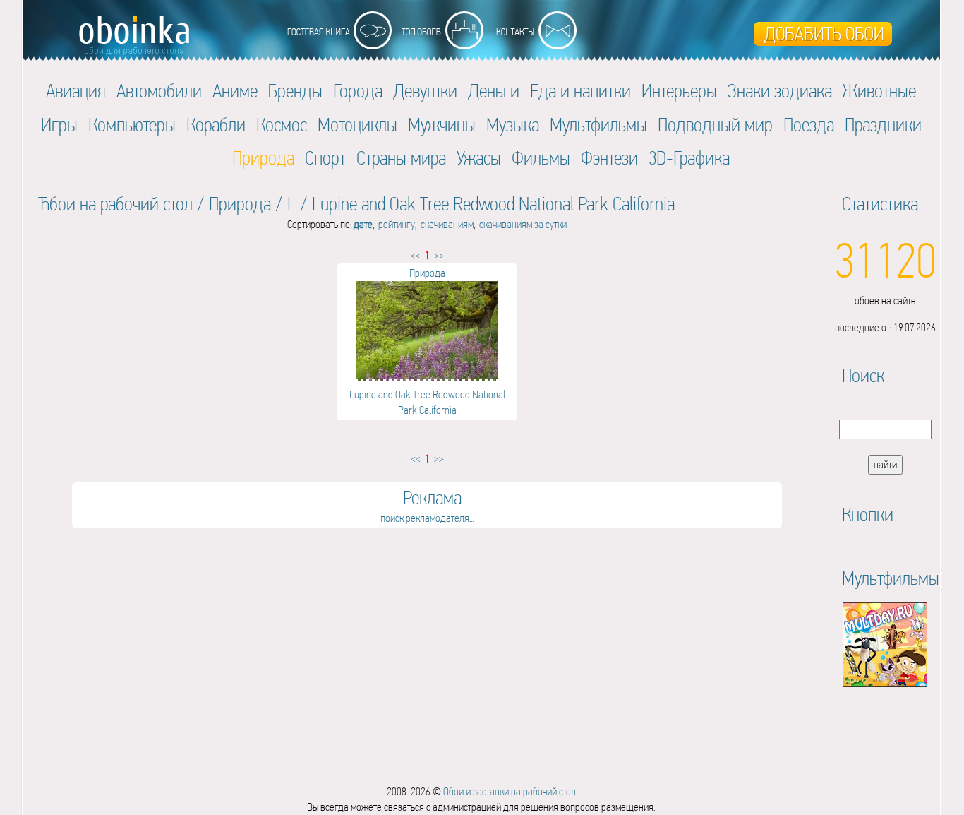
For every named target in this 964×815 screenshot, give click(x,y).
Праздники (883, 125)
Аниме (235, 91)
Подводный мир (715, 125)
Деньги (493, 91)
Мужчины (442, 125)
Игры (59, 125)
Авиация (76, 91)
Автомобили (159, 91)
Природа (240, 204)
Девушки (425, 91)
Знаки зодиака (780, 91)
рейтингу (396, 224)
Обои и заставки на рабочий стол (509, 791)
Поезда (808, 125)
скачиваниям (447, 224)
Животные (879, 91)
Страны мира (401, 158)
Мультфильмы (598, 125)
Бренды (295, 91)
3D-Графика (689, 158)
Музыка (512, 125)
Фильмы (541, 158)
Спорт (325, 158)
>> (439, 255)
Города (357, 91)
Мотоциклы (357, 125)
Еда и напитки (580, 91)
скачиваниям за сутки (523, 224)
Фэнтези (609, 158)
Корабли (216, 125)
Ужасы (479, 158)
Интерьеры (679, 91)
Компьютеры (132, 125)
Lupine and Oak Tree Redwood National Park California (493, 204)
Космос (281, 125)
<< (416, 255)
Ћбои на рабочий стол (115, 204)
